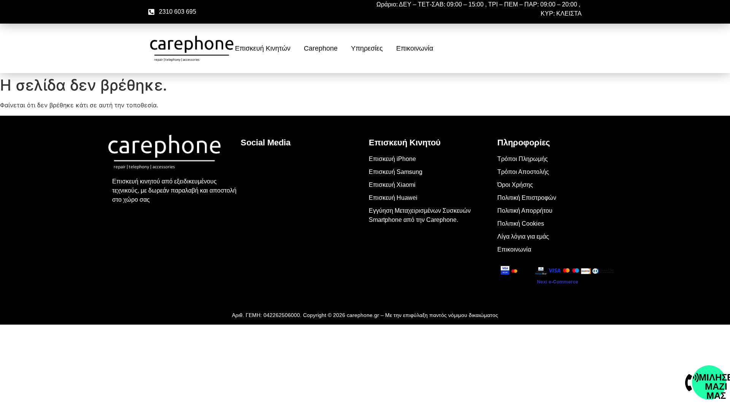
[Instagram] (250, 185)
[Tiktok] (250, 206)
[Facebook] (250, 164)
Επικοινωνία (414, 48)
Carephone (321, 48)
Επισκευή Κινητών (262, 48)
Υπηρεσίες (367, 48)
